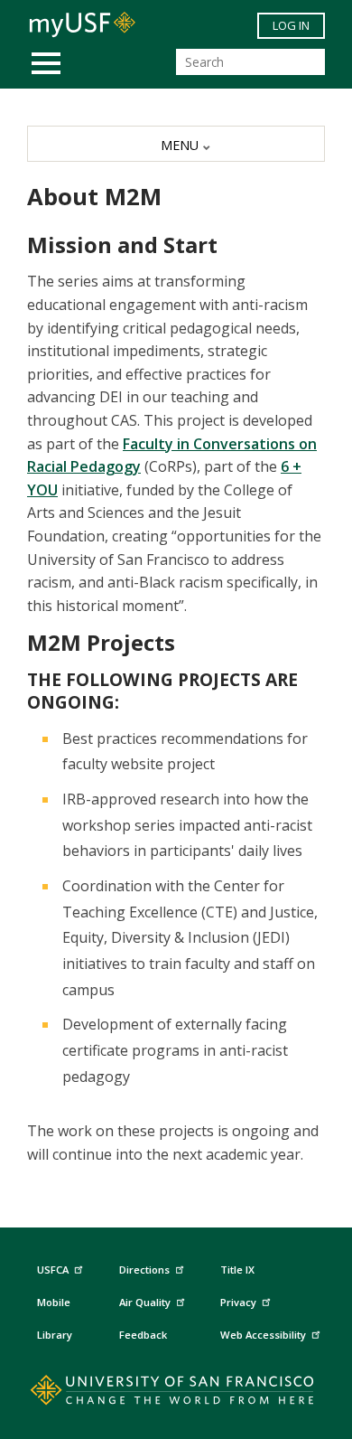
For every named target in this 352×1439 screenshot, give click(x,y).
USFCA (53, 1269)
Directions (144, 1269)
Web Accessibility (263, 1334)
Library (54, 1334)
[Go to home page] (176, 1394)
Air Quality (145, 1302)
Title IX (237, 1269)
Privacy (238, 1302)
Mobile (53, 1302)
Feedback (143, 1334)
